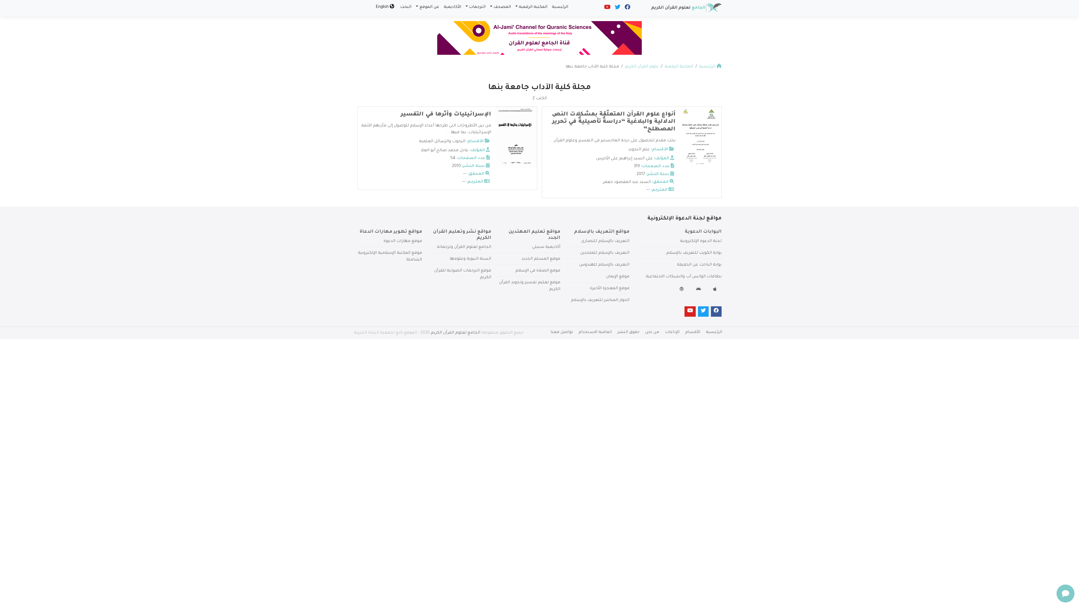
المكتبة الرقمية (533, 7)
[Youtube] (607, 8)
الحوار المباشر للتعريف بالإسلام (600, 300)
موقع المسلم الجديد (541, 259)
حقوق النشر (628, 332)
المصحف (502, 7)
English (383, 7)
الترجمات (477, 7)
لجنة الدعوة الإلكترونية (701, 241)
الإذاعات (672, 332)
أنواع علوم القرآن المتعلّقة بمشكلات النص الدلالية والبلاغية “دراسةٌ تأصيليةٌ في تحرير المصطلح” (613, 122)
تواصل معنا (561, 332)
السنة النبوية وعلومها (470, 259)
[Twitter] (617, 8)
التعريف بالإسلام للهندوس (604, 265)
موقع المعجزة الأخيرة (609, 288)
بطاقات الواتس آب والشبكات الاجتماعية (684, 277)
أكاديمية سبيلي (546, 247)
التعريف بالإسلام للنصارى (605, 241)
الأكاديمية (452, 7)
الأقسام (692, 332)
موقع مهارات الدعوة (403, 241)
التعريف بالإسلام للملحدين (604, 253)
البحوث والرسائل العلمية (442, 141)
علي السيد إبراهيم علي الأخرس (624, 159)
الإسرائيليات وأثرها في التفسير (446, 115)
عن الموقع (429, 7)
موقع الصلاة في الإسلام (537, 271)
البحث (405, 7)
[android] (699, 290)
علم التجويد (639, 150)
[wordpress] (682, 290)
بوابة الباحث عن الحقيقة (699, 265)
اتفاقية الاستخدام (595, 332)
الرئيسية (560, 7)
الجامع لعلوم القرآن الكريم (455, 333)
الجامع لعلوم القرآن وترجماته (464, 247)
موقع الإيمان (617, 277)
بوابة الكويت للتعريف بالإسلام (694, 253)
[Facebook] (627, 8)
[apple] (715, 290)
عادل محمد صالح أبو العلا (444, 150)
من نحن (652, 332)
